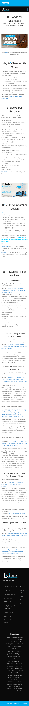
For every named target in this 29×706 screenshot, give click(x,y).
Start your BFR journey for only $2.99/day (5, 3)
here (6, 52)
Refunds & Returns (9, 594)
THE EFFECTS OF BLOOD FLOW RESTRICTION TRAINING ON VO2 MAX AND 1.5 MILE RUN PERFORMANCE (14, 443)
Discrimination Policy (10, 616)
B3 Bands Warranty (9, 602)
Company (22, 586)
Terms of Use (8, 598)
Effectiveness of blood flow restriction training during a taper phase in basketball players (13, 290)
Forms (21, 603)
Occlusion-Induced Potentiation (17, 513)
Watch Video (5, 172)
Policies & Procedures (10, 586)
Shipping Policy (8, 612)
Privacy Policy (8, 590)
